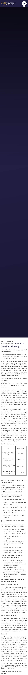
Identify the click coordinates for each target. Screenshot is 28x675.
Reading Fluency (19, 343)
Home (2, 341)
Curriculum (10, 341)
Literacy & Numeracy (7, 343)
